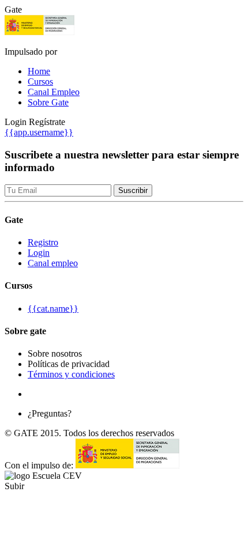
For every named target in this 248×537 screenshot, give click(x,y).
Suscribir (133, 190)
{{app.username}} (39, 132)
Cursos (40, 81)
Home (39, 71)
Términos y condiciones (71, 374)
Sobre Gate (48, 102)
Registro (43, 242)
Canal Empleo (54, 92)
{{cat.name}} (53, 308)
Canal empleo (53, 263)
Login (39, 253)
